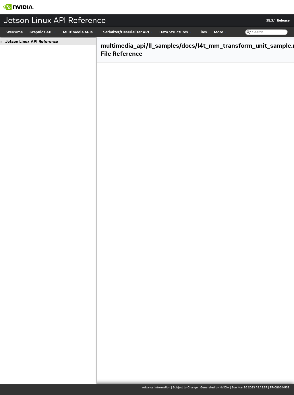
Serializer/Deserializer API (126, 32)
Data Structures (173, 32)
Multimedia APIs (78, 32)
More (218, 32)
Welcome (14, 32)
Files (202, 32)
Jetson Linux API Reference (31, 41)
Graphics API (41, 32)
